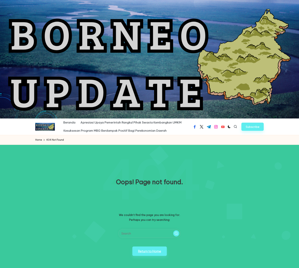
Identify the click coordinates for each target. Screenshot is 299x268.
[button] (252, 127)
